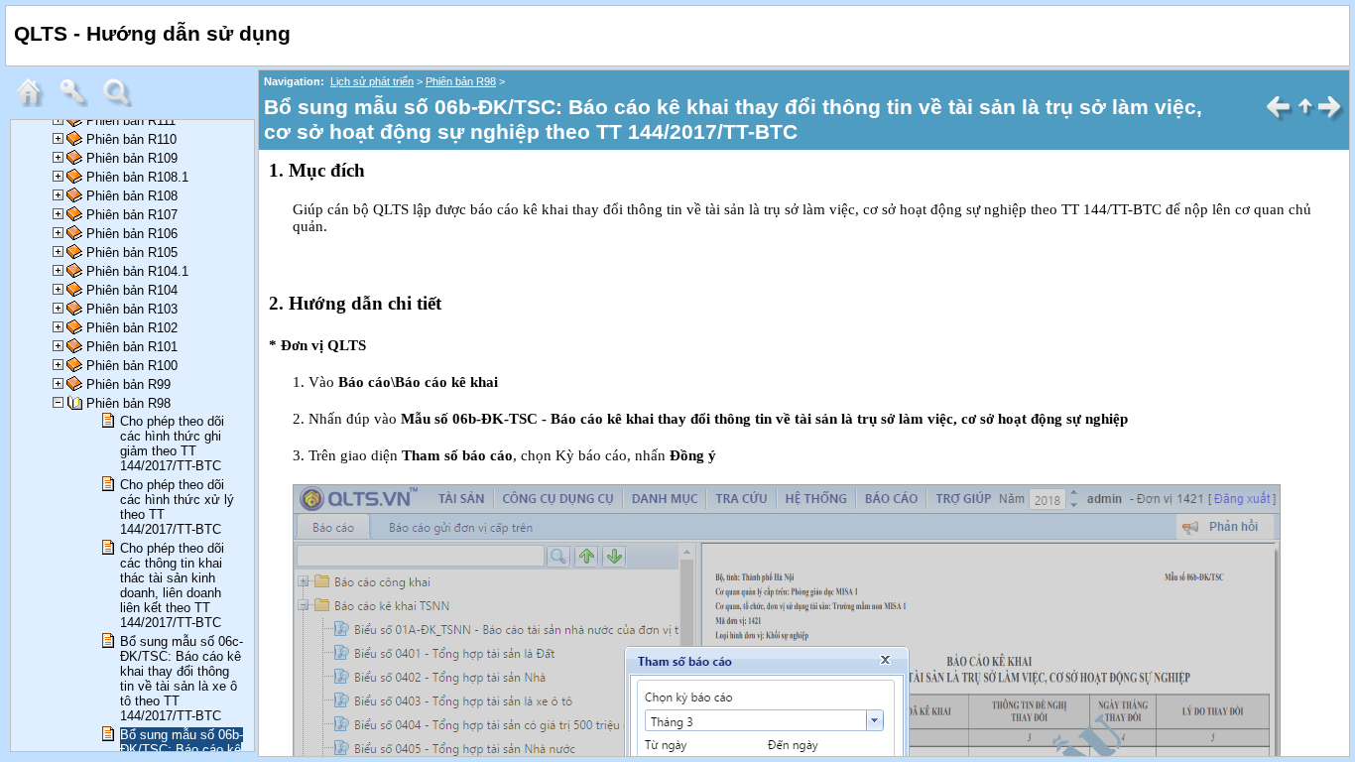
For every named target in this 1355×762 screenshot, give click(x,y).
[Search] (122, 102)
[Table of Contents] (35, 102)
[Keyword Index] (78, 102)
